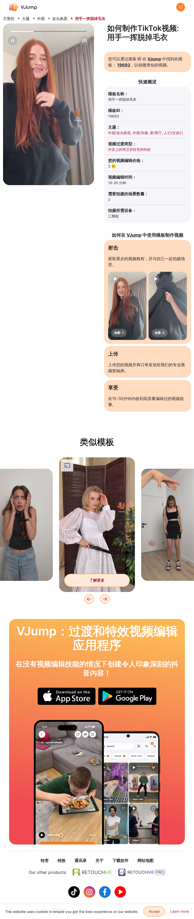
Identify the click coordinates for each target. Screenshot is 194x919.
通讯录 (81, 860)
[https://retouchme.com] (92, 872)
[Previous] (89, 599)
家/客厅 (156, 133)
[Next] (105, 599)
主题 (26, 18)
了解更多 (97, 580)
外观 (41, 18)
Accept (154, 911)
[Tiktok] (74, 891)
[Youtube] (120, 891)
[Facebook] (105, 891)
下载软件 (120, 860)
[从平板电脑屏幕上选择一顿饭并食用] (69, 782)
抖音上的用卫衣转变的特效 (129, 149)
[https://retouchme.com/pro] (141, 872)
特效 (62, 860)
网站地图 (145, 860)
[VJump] (23, 7)
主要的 (8, 18)
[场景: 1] (127, 306)
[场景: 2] (168, 306)
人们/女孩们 (173, 133)
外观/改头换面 (119, 133)
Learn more (179, 911)
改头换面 (59, 18)
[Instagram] (90, 891)
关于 (99, 860)
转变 (45, 860)
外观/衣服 (140, 133)
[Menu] (180, 7)
